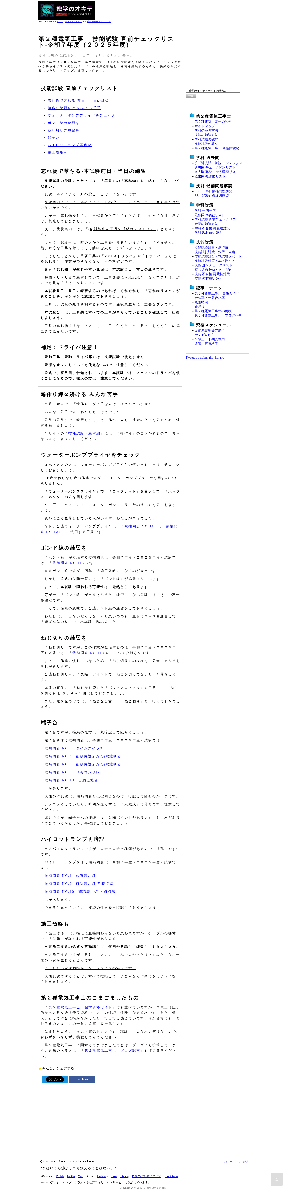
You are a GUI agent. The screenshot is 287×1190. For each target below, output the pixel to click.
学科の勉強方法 (206, 130)
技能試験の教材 (206, 143)
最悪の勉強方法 (206, 224)
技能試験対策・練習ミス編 (215, 252)
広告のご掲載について (146, 1176)
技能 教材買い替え (208, 278)
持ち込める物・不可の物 (213, 269)
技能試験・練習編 (84, 433)
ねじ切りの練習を (64, 130)
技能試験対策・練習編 (211, 247)
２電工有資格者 (206, 343)
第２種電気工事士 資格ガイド (217, 293)
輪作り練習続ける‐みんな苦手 (74, 108)
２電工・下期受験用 (210, 339)
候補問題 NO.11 (139, 526)
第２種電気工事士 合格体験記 (217, 148)
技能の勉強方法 (206, 135)
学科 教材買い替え (208, 232)
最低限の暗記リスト (210, 215)
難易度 (200, 306)
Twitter (71, 1176)
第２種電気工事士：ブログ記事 (112, 1050)
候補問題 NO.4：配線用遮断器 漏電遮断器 (83, 756)
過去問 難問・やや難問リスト (217, 172)
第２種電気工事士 (73, 21)
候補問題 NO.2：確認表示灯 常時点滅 (79, 883)
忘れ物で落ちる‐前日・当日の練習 (78, 100)
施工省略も (58, 152)
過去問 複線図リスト (210, 176)
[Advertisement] (172, 10)
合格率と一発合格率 (210, 298)
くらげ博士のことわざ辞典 (236, 1161)
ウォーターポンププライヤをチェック (82, 115)
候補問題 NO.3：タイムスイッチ (74, 748)
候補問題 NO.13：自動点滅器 (71, 780)
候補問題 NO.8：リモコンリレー (74, 772)
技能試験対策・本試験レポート (218, 256)
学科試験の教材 (206, 139)
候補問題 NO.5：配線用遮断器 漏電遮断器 (83, 764)
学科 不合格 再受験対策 (212, 228)
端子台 (54, 137)
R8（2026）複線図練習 (212, 195)
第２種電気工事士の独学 (213, 121)
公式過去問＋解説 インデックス (218, 163)
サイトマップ (205, 126)
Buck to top (172, 1176)
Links (114, 1176)
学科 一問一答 (205, 210)
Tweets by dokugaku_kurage (205, 357)
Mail (80, 1176)
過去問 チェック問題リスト (215, 167)
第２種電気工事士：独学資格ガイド (80, 1007)
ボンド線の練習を (64, 123)
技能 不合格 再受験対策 (212, 274)
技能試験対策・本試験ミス (215, 261)
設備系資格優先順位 (210, 330)
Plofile (60, 1176)
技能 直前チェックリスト (99, 21)
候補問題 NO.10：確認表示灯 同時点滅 (80, 891)
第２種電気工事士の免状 (213, 311)
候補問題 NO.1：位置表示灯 (70, 875)
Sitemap (124, 1176)
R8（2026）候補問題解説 (213, 191)
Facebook (82, 1079)
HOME (60, 21)
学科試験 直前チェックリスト (217, 219)
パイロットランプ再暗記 (70, 145)
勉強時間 (201, 302)
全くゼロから (205, 335)
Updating (102, 1176)
